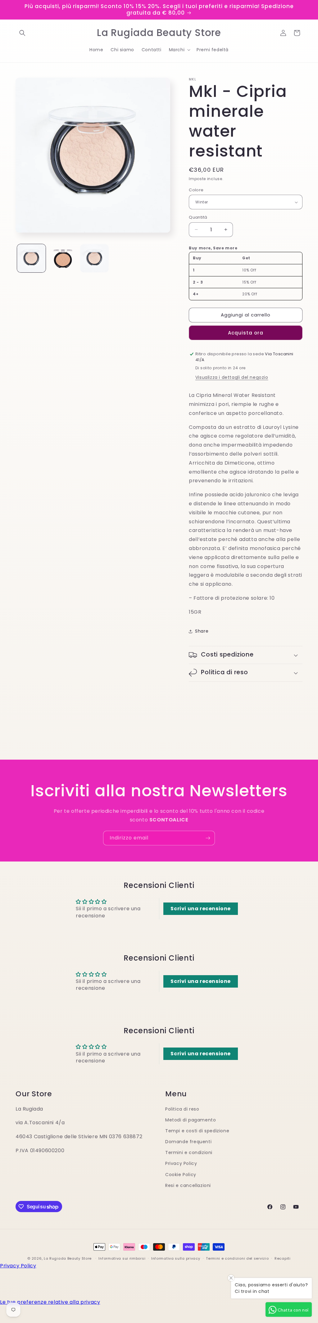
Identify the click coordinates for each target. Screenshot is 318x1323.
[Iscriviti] (208, 838)
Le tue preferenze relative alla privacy (50, 1302)
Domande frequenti (188, 1142)
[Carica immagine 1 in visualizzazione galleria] (31, 258)
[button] (22, 33)
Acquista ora (245, 333)
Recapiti (283, 1258)
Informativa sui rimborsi (121, 1258)
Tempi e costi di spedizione (197, 1131)
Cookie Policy (180, 1174)
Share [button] (201, 631)
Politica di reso (182, 1109)
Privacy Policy (181, 1163)
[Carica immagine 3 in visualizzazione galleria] (94, 258)
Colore (196, 190)
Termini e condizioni (188, 1152)
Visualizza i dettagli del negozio (231, 377)
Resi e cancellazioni (188, 1185)
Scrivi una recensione (200, 908)
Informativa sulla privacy (175, 1258)
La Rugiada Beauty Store (68, 1258)
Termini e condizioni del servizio (237, 1258)
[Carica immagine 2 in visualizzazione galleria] (63, 258)
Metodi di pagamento (190, 1120)
